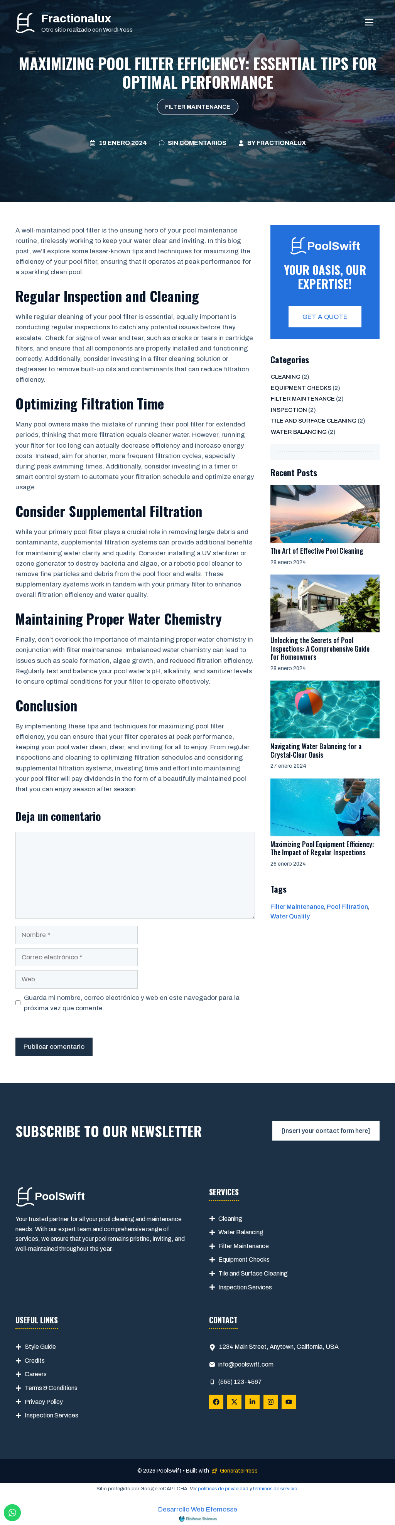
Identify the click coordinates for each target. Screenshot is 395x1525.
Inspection (289, 410)
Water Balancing (299, 432)
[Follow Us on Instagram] (270, 1402)
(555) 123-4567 (240, 1381)
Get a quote (325, 316)
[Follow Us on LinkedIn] (252, 1402)
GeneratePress (239, 1471)
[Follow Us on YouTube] (289, 1402)
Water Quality (290, 916)
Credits (35, 1360)
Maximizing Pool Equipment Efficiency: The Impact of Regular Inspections (322, 848)
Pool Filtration (347, 906)
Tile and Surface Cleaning (313, 421)
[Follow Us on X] (234, 1402)
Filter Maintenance (197, 107)
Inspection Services (245, 1287)
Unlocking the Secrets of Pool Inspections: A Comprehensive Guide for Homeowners (320, 648)
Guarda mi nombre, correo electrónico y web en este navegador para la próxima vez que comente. (132, 1003)
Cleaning (285, 377)
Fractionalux (76, 18)
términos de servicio (275, 1488)
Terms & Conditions (51, 1388)
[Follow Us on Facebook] (216, 1402)
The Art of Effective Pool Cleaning (316, 551)
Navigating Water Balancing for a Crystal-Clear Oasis (315, 750)
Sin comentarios (197, 143)
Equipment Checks (301, 388)
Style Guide (40, 1346)
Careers (36, 1374)
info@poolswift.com (245, 1364)
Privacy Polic (42, 1402)
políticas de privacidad (223, 1488)
